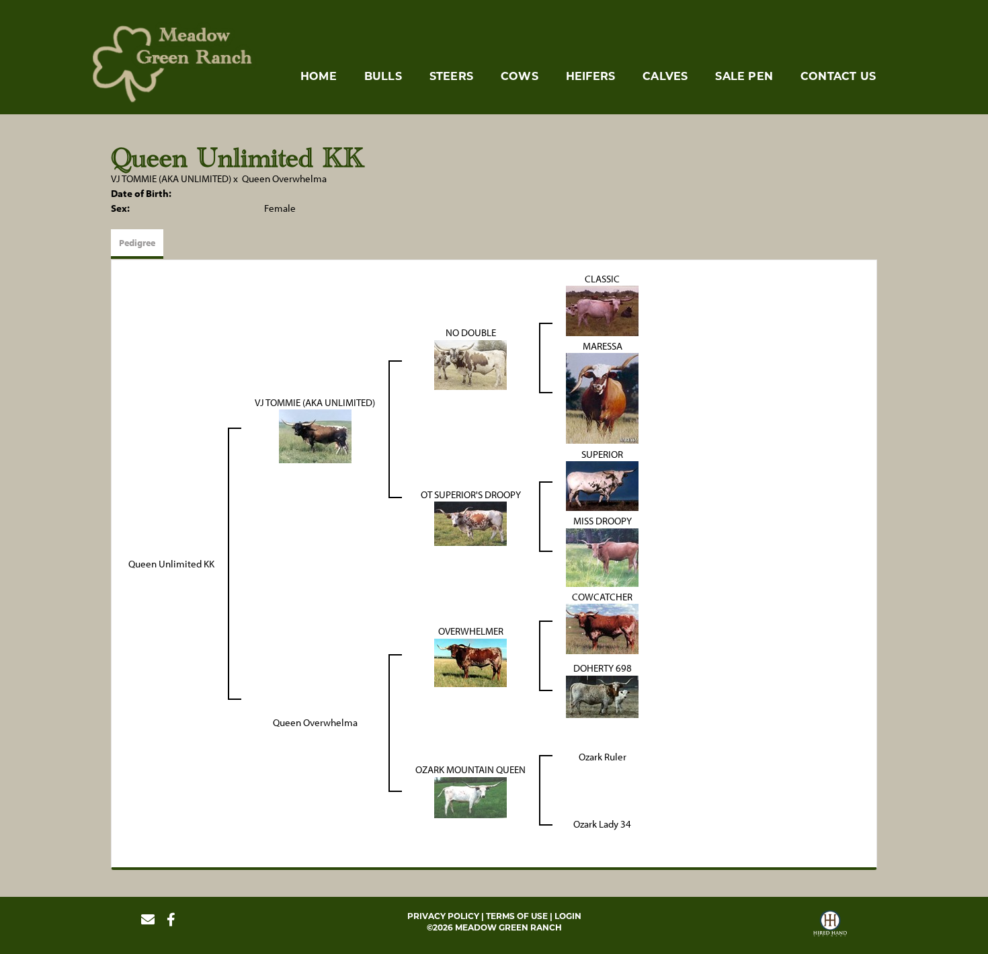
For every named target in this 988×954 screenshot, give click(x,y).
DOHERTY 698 (602, 668)
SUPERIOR (602, 454)
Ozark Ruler (602, 756)
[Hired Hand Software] (830, 925)
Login (567, 916)
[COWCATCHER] (602, 627)
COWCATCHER (602, 596)
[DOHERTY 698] (602, 695)
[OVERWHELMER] (470, 661)
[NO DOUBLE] (470, 363)
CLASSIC (602, 278)
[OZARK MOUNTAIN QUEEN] (470, 796)
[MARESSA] (602, 397)
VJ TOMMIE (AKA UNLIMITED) (171, 178)
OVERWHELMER (470, 631)
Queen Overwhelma (284, 178)
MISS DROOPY (602, 520)
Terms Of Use (517, 916)
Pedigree (137, 243)
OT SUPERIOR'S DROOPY (471, 494)
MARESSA (602, 346)
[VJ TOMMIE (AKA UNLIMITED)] (315, 435)
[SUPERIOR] (602, 485)
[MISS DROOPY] (602, 556)
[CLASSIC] (602, 309)
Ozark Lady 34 (602, 824)
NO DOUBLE (471, 332)
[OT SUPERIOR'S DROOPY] (470, 522)
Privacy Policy (443, 916)
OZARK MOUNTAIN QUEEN (470, 769)
